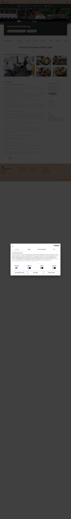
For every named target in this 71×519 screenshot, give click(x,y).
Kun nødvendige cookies (19, 272)
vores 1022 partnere (18, 254)
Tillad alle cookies (51, 272)
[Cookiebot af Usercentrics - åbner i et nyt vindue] (54, 246)
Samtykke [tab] (17, 249)
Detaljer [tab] (29, 249)
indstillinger (55, 258)
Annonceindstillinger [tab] (42, 249)
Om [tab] (54, 249)
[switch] (29, 268)
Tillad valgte (35, 272)
